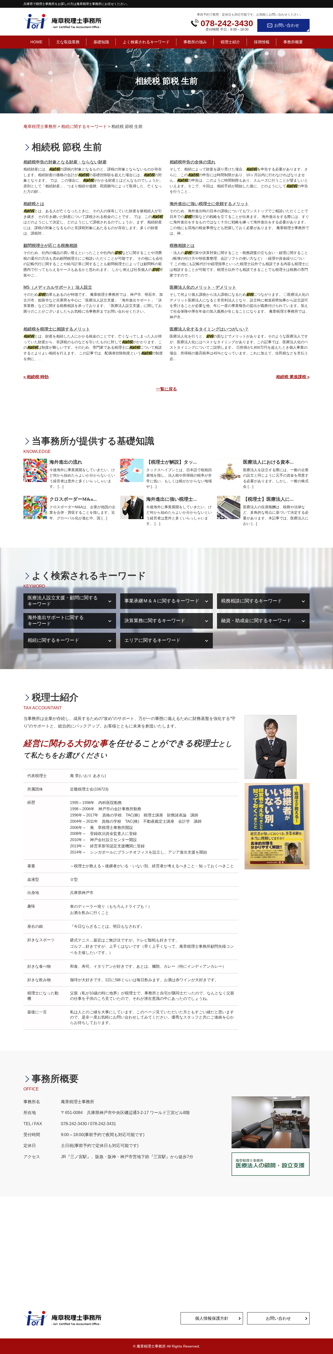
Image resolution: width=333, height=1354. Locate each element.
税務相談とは (182, 245)
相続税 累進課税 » (293, 377)
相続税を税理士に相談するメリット (56, 329)
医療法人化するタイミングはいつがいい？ (209, 329)
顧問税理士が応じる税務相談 (50, 245)
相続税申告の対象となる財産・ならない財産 (65, 162)
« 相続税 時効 (36, 377)
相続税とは (33, 204)
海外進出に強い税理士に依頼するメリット (209, 204)
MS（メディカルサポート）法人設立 (57, 287)
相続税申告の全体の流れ (192, 162)
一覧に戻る (166, 389)
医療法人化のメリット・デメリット (203, 287)
